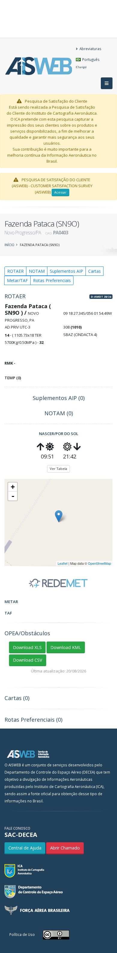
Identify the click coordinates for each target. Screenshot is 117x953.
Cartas (94, 271)
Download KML (65, 647)
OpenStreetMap (99, 563)
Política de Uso (22, 934)
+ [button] (13, 487)
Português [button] (88, 63)
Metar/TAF (17, 280)
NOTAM (37, 271)
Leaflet (63, 563)
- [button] (13, 496)
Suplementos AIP (66, 271)
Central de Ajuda (24, 848)
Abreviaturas (90, 48)
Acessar (60, 192)
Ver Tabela (58, 468)
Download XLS (27, 647)
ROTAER (15, 271)
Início (9, 244)
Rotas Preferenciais (52, 280)
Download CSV (27, 660)
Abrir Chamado (65, 848)
